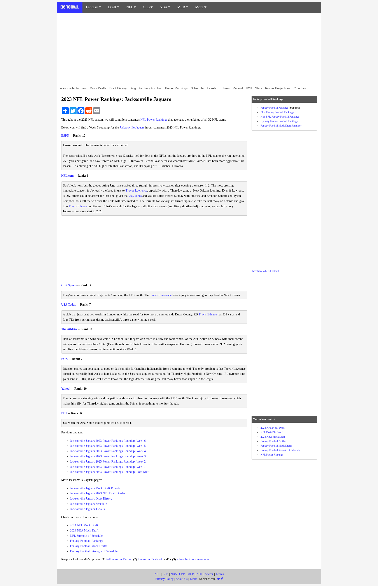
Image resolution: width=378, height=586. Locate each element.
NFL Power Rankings (153, 119)
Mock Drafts (98, 88)
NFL (130, 7)
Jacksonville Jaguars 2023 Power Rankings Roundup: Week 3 (108, 456)
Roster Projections (277, 88)
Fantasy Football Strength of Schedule (93, 551)
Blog (133, 88)
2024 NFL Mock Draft (84, 525)
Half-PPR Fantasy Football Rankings (280, 116)
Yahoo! (65, 388)
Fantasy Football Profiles (274, 441)
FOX (64, 359)
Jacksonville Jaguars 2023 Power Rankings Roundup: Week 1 (108, 466)
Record (238, 88)
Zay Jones (135, 195)
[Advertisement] (189, 49)
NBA (164, 7)
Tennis (220, 574)
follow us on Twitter (118, 559)
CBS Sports (69, 285)
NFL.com (67, 175)
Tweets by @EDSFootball (265, 271)
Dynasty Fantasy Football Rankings (279, 121)
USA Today (68, 304)
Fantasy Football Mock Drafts (88, 546)
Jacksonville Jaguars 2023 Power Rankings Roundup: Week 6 (108, 440)
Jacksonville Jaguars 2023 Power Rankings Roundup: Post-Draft (109, 471)
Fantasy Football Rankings (86, 540)
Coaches (300, 88)
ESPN (65, 135)
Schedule (197, 88)
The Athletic (69, 329)
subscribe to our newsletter (193, 559)
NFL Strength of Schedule (86, 535)
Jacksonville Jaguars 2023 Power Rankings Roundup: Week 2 (108, 461)
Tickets (211, 88)
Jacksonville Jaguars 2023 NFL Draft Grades (97, 493)
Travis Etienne (78, 206)
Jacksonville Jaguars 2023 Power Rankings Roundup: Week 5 (108, 445)
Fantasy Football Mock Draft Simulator (281, 125)
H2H (249, 88)
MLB (181, 7)
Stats (258, 88)
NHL (199, 574)
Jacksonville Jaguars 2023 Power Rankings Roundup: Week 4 (108, 451)
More (199, 7)
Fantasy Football (150, 88)
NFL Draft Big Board (272, 432)
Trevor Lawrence (136, 190)
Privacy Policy (164, 579)
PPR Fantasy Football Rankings (277, 112)
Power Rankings (176, 88)
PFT (64, 413)
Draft (112, 7)
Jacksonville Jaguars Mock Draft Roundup (96, 488)
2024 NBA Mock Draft (84, 530)
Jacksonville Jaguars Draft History (91, 498)
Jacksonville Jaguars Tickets (87, 509)
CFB (146, 7)
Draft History (118, 88)
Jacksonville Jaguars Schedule (88, 503)
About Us (181, 579)
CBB (182, 574)
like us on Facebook (150, 559)
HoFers (224, 88)
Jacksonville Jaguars (72, 88)
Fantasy (92, 7)
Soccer (209, 574)
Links (193, 579)
